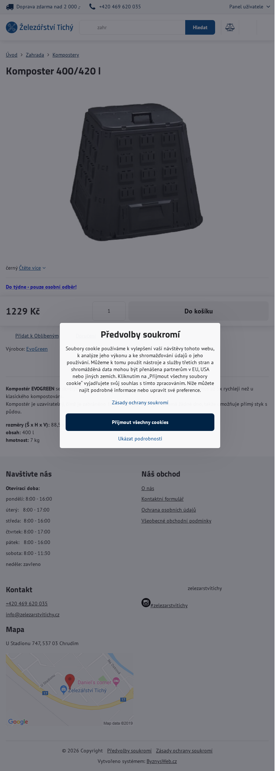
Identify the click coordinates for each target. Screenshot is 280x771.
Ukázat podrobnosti (140, 438)
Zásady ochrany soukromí (140, 402)
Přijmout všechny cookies (140, 422)
